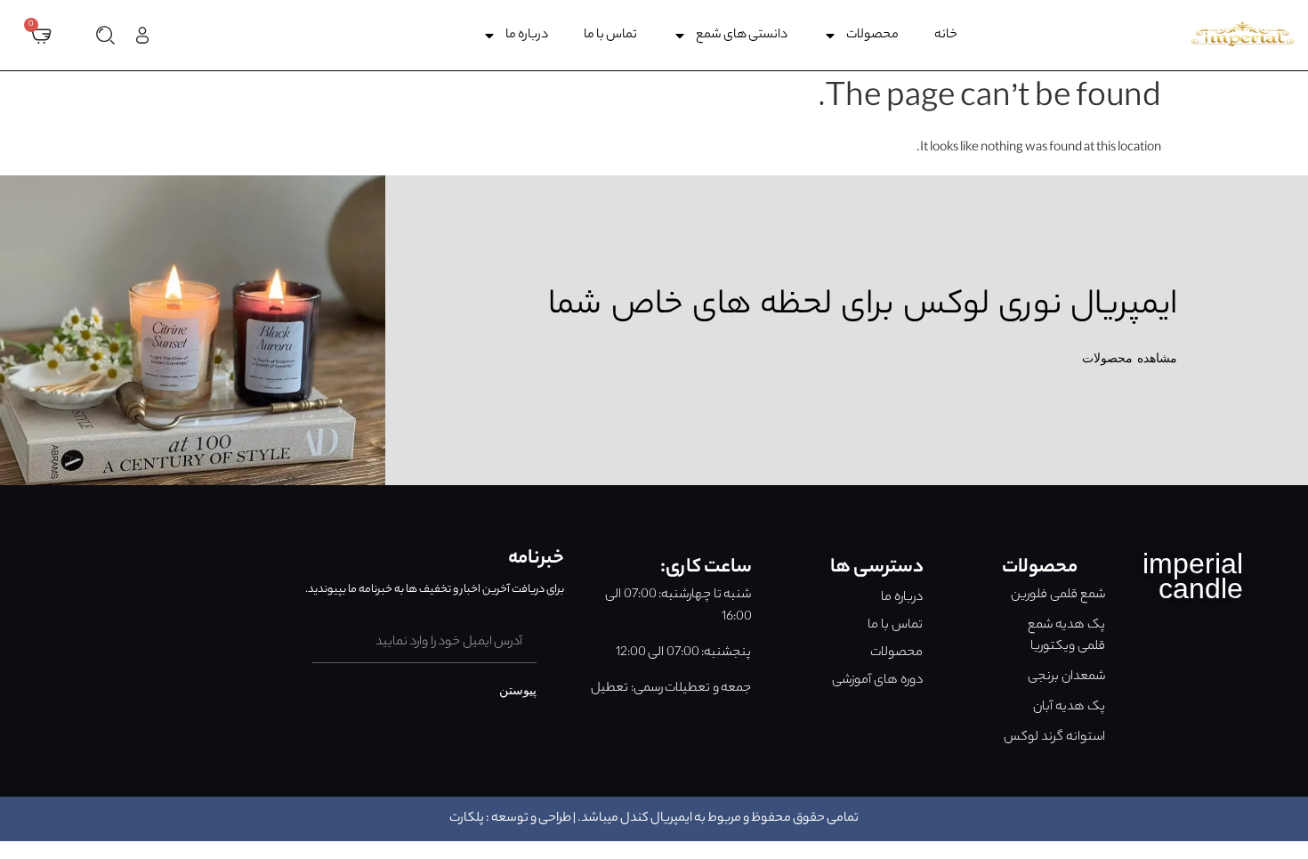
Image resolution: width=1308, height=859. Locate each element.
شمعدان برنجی (1066, 677)
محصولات (872, 35)
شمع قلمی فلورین (1058, 595)
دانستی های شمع (741, 35)
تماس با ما (610, 35)
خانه (945, 35)
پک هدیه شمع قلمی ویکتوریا (1066, 636)
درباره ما (526, 35)
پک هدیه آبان (1069, 707)
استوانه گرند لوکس (1054, 738)
